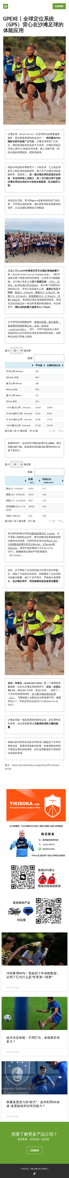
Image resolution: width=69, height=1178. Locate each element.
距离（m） (31, 481)
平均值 (38, 365)
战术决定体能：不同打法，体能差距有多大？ (33, 1040)
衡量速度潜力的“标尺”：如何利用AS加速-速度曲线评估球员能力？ (33, 1104)
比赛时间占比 (53, 365)
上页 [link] (53, 430)
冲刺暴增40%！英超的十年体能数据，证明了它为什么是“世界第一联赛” (33, 975)
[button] (5, 6)
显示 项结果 (18, 350)
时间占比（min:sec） (48, 481)
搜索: (30, 358)
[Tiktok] (34, 1173)
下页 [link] (59, 430)
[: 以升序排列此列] (19, 365)
